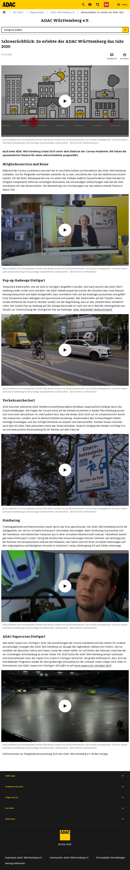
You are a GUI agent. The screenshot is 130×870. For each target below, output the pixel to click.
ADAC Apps (10, 776)
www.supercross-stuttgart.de (91, 665)
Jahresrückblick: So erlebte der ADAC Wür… (103, 12)
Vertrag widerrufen (15, 863)
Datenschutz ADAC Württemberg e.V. (69, 857)
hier (105, 754)
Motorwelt (10, 819)
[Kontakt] (97, 4)
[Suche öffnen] (83, 5)
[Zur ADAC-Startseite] (9, 4)
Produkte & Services (14, 787)
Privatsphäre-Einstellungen (110, 857)
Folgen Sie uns (11, 797)
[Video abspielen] (65, 101)
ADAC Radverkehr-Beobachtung (91, 309)
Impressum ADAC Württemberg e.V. (23, 857)
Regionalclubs (37, 12)
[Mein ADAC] (90, 4)
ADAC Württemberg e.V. (63, 12)
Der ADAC (18, 12)
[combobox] (61, 5)
